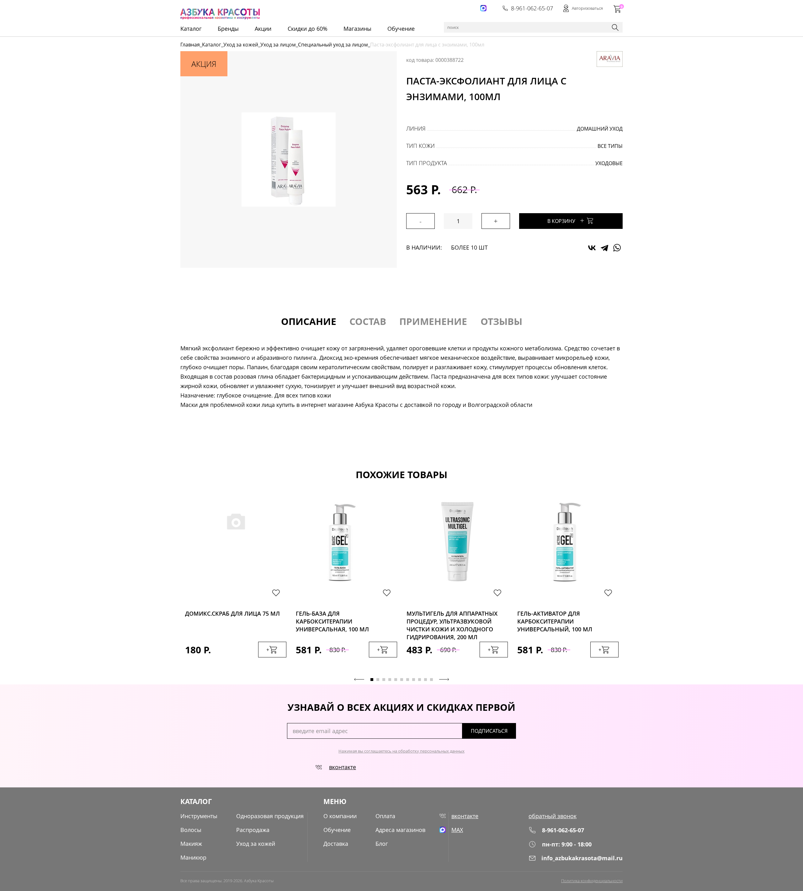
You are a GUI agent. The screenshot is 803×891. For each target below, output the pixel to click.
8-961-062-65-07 (532, 8)
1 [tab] (371, 679)
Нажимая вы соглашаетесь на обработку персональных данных (401, 751)
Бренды (228, 28)
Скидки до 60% (307, 28)
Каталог (211, 44)
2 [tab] (377, 679)
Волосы (190, 830)
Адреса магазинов (400, 830)
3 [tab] (383, 679)
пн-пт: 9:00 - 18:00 (567, 844)
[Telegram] (604, 247)
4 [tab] (389, 679)
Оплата (385, 816)
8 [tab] (413, 679)
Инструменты (198, 816)
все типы (610, 146)
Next (444, 679)
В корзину (565, 220)
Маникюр (193, 857)
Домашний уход (600, 128)
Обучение (401, 28)
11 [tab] (431, 679)
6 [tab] (401, 679)
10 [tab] (425, 679)
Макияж (191, 843)
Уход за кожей (240, 44)
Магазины (357, 28)
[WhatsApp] (617, 247)
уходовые (609, 163)
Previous (359, 679)
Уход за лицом (278, 44)
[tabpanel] (235, 585)
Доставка (335, 843)
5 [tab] (395, 679)
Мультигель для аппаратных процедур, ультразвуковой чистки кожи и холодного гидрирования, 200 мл (452, 619)
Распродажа (252, 830)
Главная (190, 44)
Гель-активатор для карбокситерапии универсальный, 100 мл (554, 619)
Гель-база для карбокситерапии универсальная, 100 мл (332, 619)
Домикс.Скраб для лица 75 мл (232, 613)
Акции (263, 28)
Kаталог (191, 28)
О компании (340, 816)
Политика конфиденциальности (592, 880)
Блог (381, 843)
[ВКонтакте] (592, 247)
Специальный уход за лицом (333, 44)
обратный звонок (553, 816)
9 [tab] (419, 679)
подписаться (489, 730)
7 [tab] (407, 679)
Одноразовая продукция (270, 816)
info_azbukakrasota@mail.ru (582, 858)
